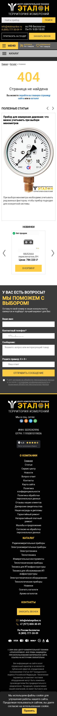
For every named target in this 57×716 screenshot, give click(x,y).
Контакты (28, 480)
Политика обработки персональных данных (28, 497)
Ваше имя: (7, 319)
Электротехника (28, 551)
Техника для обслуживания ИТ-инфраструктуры (29, 572)
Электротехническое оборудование (28, 578)
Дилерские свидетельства (28, 506)
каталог (35, 98)
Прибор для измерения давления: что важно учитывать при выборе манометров (26, 120)
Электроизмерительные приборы (28, 547)
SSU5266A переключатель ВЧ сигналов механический (28, 257)
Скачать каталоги (28, 589)
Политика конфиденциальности (28, 490)
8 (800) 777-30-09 (10, 29)
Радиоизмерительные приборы (28, 543)
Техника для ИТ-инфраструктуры (29, 566)
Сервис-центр (29, 468)
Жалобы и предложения (28, 525)
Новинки (28, 585)
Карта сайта (28, 484)
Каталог (13, 64)
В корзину (28, 268)
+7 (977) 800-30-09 (30, 624)
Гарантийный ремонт (28, 514)
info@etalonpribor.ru (12, 26)
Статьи (28, 464)
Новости (28, 472)
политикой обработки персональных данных (28, 384)
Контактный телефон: (14, 330)
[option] (28, 167)
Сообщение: (8, 342)
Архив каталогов (28, 593)
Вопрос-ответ (29, 476)
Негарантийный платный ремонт (28, 520)
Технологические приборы (28, 581)
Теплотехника (28, 555)
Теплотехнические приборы (28, 563)
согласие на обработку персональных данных (33, 380)
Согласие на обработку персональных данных (28, 531)
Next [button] (52, 253)
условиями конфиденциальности (34, 382)
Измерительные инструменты (28, 559)
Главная (5, 64)
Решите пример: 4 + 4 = (14, 359)
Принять (29, 710)
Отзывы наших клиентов (28, 502)
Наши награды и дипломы (28, 510)
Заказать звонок (42, 36)
